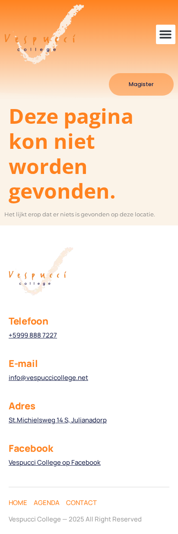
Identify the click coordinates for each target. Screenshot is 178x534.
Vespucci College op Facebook (55, 462)
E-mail (23, 363)
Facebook (31, 448)
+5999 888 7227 (33, 335)
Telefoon (28, 321)
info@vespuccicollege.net (48, 377)
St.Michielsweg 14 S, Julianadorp (58, 420)
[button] (165, 34)
